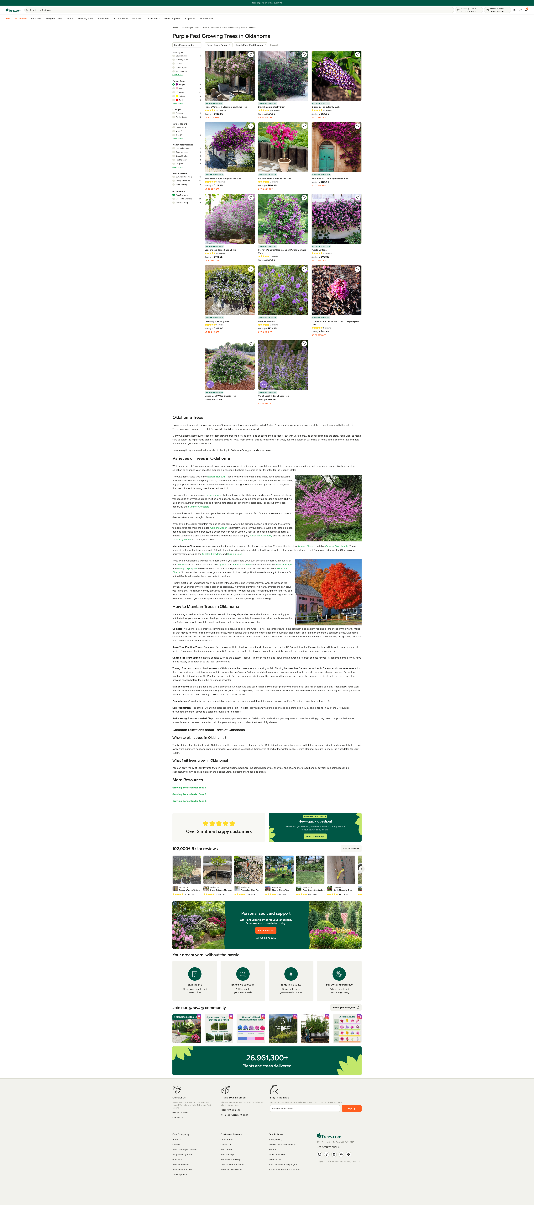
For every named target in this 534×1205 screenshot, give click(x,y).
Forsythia (216, 553)
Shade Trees (103, 18)
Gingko (206, 553)
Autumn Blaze (305, 546)
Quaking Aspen (218, 527)
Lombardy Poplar (181, 539)
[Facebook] (334, 1154)
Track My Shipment (230, 1109)
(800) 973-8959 (268, 938)
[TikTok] (327, 1154)
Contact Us (177, 1117)
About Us (176, 1139)
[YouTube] (341, 1154)
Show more (177, 75)
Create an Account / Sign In (234, 1114)
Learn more (284, 3)
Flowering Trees (85, 18)
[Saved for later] (251, 55)
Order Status (227, 1139)
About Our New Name (231, 1169)
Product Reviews (180, 1164)
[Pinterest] (348, 1154)
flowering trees (214, 494)
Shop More (190, 18)
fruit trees (182, 564)
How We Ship (227, 1154)
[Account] (514, 10)
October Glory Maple (336, 546)
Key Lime (222, 564)
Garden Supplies (172, 18)
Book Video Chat (266, 930)
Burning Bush (234, 553)
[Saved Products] (520, 10)
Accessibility (275, 1159)
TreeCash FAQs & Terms (232, 1164)
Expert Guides (206, 18)
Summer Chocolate (198, 506)
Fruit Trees (36, 18)
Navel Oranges (284, 564)
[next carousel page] (361, 869)
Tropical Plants (121, 18)
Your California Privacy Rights (283, 1164)
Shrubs (69, 18)
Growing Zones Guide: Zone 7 (189, 794)
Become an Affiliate (182, 1169)
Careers (176, 1144)
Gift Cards (177, 1159)
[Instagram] (319, 1154)
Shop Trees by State (182, 1154)
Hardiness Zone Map (230, 1159)
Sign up (351, 1108)
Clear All (274, 45)
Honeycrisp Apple (187, 568)
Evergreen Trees (54, 18)
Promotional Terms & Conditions (284, 1169)
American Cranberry (261, 535)
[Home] (13, 10)
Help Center (226, 1149)
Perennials (137, 18)
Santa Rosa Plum (242, 564)
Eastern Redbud (216, 476)
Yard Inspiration (179, 1174)
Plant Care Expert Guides (184, 1149)
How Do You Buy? (315, 836)
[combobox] (186, 44)
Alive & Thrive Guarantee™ (282, 1144)
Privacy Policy (275, 1139)
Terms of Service (277, 1154)
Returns (272, 1149)
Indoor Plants (153, 18)
